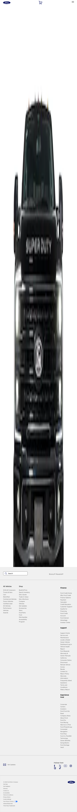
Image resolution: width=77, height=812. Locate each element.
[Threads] (55, 768)
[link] (5, 784)
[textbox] (15, 573)
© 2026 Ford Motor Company (10, 782)
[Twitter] (60, 766)
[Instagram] (71, 766)
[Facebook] (55, 766)
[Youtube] (65, 766)
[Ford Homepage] (71, 782)
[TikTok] (60, 768)
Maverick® (59, 574)
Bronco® (52, 574)
